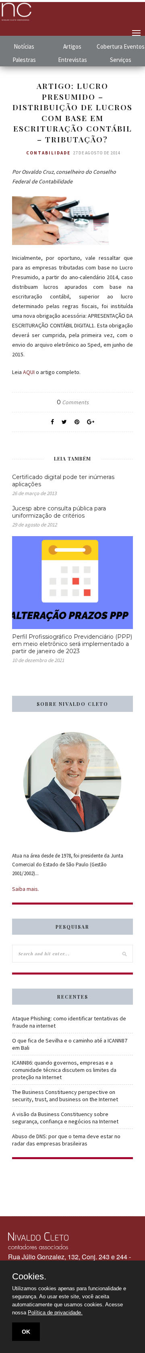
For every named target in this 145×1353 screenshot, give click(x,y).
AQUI (29, 372)
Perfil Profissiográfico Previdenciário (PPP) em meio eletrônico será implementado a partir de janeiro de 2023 (72, 644)
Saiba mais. (25, 888)
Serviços (120, 60)
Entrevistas (72, 60)
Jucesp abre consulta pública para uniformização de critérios (59, 512)
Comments (73, 402)
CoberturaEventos (121, 46)
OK (26, 1331)
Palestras (24, 60)
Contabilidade (48, 153)
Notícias (24, 46)
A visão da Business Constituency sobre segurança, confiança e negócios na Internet (65, 1117)
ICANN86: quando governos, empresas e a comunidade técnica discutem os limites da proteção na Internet (64, 1070)
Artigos (72, 46)
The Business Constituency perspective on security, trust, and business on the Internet (65, 1095)
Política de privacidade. (55, 1313)
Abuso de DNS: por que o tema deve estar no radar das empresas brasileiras (66, 1140)
